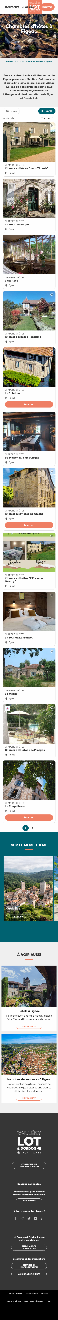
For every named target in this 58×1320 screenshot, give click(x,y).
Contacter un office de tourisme (29, 1165)
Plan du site (15, 1293)
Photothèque (14, 1301)
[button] (12, 7)
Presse (44, 1293)
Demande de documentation (29, 1266)
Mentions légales (33, 1301)
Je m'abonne (29, 1200)
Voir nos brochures (29, 1274)
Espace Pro (32, 1293)
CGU (49, 1301)
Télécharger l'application (29, 1247)
